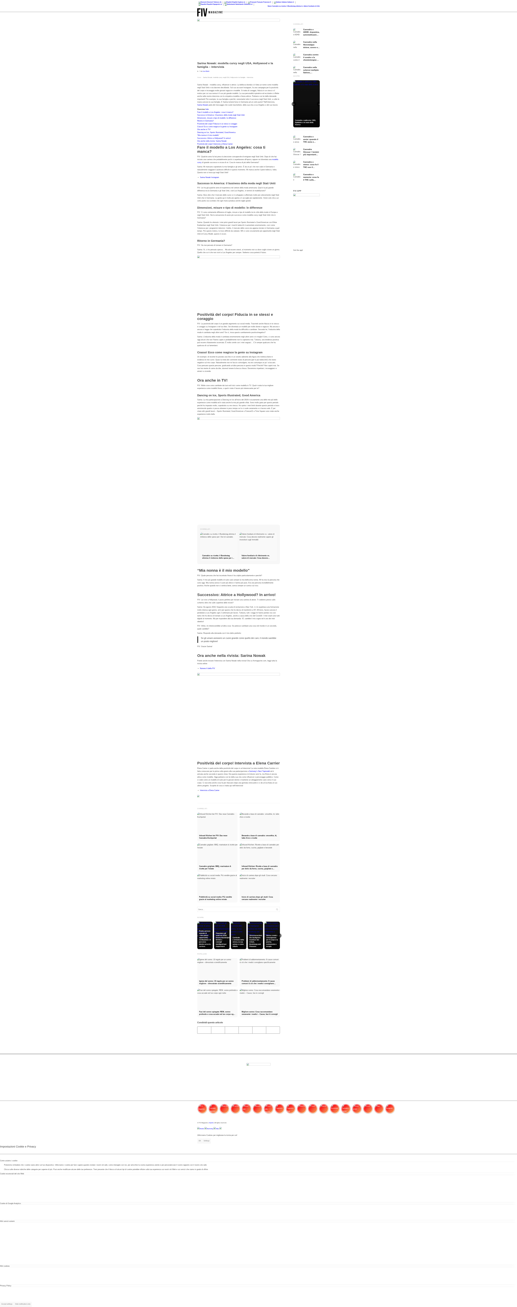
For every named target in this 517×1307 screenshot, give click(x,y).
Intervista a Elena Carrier (209, 790)
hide (207, 109)
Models (201, 1128)
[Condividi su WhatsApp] (232, 1030)
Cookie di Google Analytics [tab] (10, 1203)
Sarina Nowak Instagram (209, 177)
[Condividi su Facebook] (204, 1030)
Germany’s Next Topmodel (259, 771)
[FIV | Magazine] (209, 12)
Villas (217, 1128)
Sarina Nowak (202, 105)
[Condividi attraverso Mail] (273, 1030)
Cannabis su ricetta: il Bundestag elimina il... (245, 6)
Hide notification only (22, 1304)
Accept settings (6, 1304)
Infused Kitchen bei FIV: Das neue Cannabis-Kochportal (312, 6)
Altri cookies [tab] (5, 1266)
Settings (206, 1141)
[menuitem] (317, 12)
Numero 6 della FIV (207, 668)
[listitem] (202, 1110)
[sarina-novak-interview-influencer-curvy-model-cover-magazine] (238, 39)
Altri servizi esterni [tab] (7, 1221)
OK (200, 1141)
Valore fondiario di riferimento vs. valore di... (277, 6)
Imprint (211, 1123)
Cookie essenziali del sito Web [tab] (12, 1174)
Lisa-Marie (205, 71)
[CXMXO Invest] (220, 1128)
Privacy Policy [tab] (5, 1286)
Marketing (210, 1128)
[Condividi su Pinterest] (245, 1030)
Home (199, 77)
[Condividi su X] (218, 1030)
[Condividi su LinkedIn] (259, 1030)
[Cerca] (317, 12)
